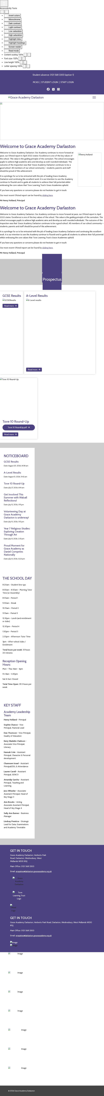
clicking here (47, 195)
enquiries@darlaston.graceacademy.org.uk (34, 871)
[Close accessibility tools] (7, 12)
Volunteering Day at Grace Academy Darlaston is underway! (16, 514)
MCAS (36, 82)
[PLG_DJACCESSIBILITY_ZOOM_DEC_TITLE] (25, 55)
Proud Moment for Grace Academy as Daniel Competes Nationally (14, 550)
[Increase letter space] (28, 66)
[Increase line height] (25, 62)
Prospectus (52, 279)
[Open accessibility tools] (4, 3)
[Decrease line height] (21, 62)
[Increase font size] (23, 58)
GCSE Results (11, 461)
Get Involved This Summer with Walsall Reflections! (15, 497)
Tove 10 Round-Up (14, 483)
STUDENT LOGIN (49, 82)
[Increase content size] (29, 55)
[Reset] (2, 12)
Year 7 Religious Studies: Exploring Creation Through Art (17, 531)
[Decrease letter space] (24, 66)
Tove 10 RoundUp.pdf (17, 427)
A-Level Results (12, 472)
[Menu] (94, 98)
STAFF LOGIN (67, 82)
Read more (9, 306)
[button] (4, 121)
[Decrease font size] (20, 58)
